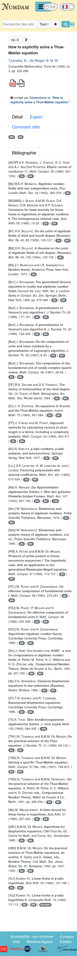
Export (36, 117)
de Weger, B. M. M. (44, 60)
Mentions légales (40, 941)
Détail (17, 117)
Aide (16, 941)
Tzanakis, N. (17, 60)
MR (11, 137)
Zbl (20, 137)
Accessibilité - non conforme (31, 936)
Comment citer (26, 127)
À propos (67, 936)
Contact (65, 941)
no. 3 (15, 39)
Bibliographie (24, 152)
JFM (55, 501)
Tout (43, 24)
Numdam (45, 904)
